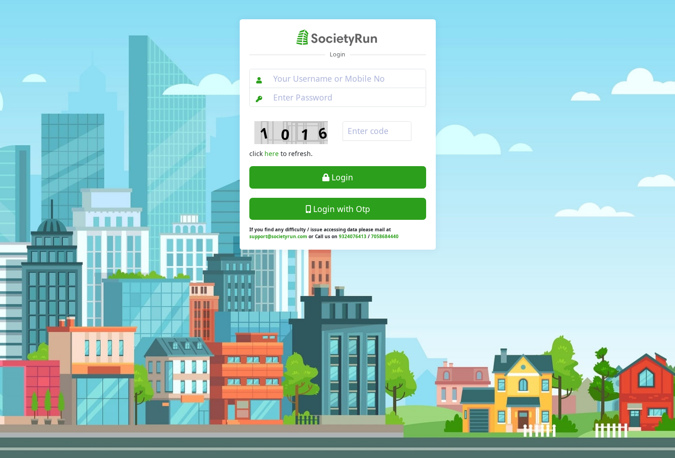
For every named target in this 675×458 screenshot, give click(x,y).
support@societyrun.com (278, 236)
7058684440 (385, 236)
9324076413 (352, 236)
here (271, 153)
